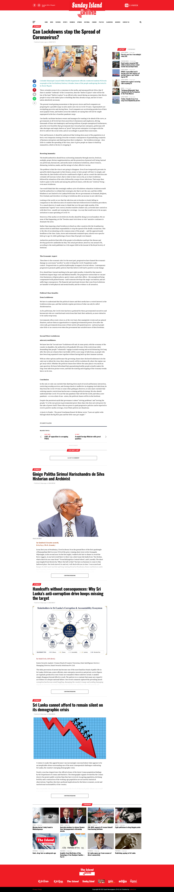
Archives (117, 22)
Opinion (79, 22)
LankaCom (133, 889)
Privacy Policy (37, 889)
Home (46, 22)
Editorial (87, 22)
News (51, 22)
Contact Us (126, 22)
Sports (65, 22)
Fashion (94, 22)
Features (58, 22)
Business (72, 22)
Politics (101, 22)
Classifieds (109, 22)
